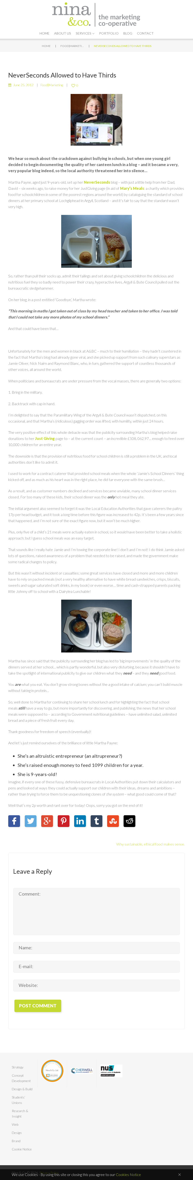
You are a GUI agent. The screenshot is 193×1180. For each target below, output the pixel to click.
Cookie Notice (22, 1149)
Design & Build (22, 1089)
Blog (127, 33)
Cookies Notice (128, 1174)
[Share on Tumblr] (96, 821)
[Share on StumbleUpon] (113, 821)
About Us (62, 33)
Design (17, 1133)
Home (44, 33)
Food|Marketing (72, 46)
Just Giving (45, 438)
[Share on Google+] (47, 821)
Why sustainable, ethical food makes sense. (150, 844)
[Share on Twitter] (30, 821)
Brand (16, 1141)
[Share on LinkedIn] (80, 821)
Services (83, 33)
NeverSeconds (97, 182)
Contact (145, 33)
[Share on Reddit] (129, 821)
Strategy (18, 1067)
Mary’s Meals (132, 188)
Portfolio (109, 33)
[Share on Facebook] (14, 821)
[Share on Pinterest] (63, 821)
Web (15, 1124)
